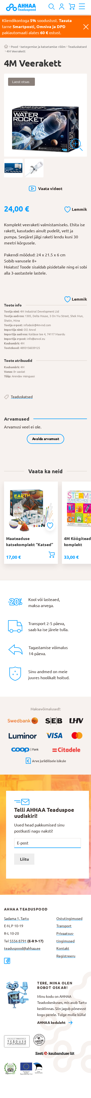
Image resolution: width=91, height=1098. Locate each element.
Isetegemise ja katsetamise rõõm (42, 46)
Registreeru (65, 956)
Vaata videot (50, 188)
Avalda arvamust (45, 439)
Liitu (24, 859)
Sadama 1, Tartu (16, 919)
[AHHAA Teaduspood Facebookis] (28, 961)
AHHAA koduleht (51, 1023)
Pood (14, 46)
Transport (64, 926)
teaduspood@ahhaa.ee (22, 948)
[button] (75, 208)
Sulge (86, 27)
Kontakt (62, 948)
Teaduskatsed (77, 46)
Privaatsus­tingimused (65, 937)
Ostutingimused (69, 919)
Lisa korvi (52, 555)
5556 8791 (18, 941)
